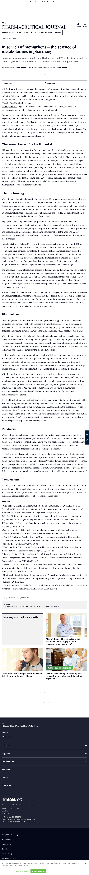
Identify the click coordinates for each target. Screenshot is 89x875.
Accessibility (6, 839)
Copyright (5, 849)
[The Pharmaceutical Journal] (34, 25)
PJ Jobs (58, 32)
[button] (87, 437)
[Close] (85, 863)
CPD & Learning (30, 32)
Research (12, 38)
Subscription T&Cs (9, 858)
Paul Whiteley (33, 67)
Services (6, 745)
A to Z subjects (7, 737)
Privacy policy (7, 853)
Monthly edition (8, 32)
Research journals (46, 32)
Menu (85, 26)
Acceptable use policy (10, 834)
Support (6, 753)
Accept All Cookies (38, 871)
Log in (78, 26)
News (19, 32)
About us (5, 732)
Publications (8, 761)
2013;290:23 (8, 103)
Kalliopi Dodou (20, 67)
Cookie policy (7, 844)
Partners (6, 769)
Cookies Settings (22, 871)
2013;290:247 (9, 106)
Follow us (6, 785)
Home (4, 38)
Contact (6, 777)
